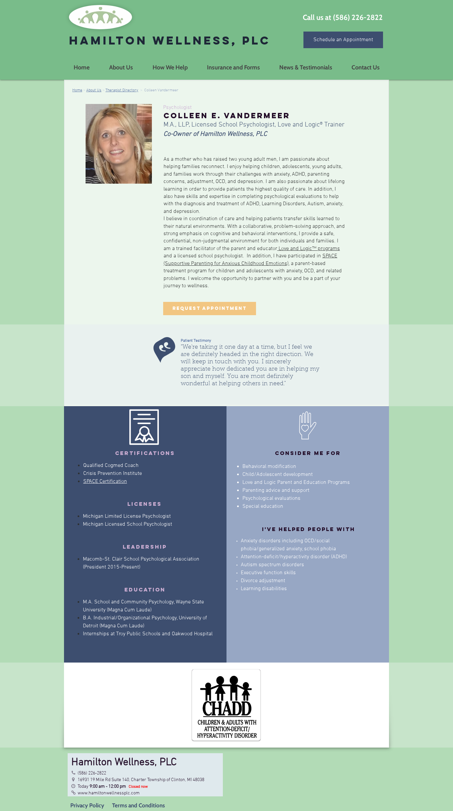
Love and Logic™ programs (308, 248)
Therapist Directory (121, 90)
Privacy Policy (87, 805)
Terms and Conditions (138, 805)
